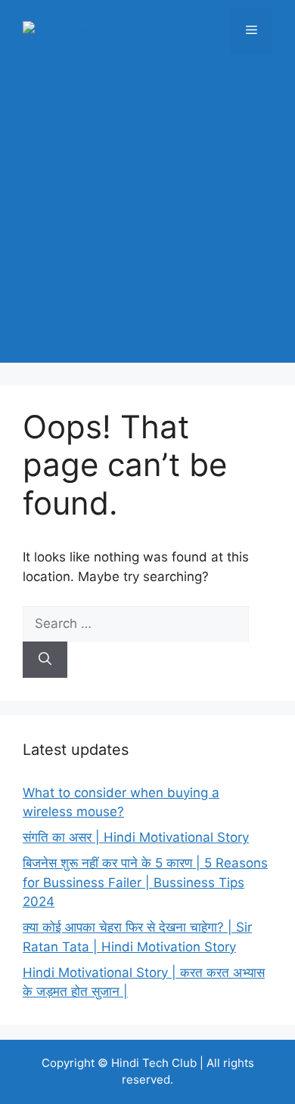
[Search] (45, 660)
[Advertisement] (147, 215)
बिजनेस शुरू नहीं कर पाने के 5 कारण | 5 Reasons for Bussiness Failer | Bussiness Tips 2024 (145, 882)
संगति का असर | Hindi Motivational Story (136, 837)
